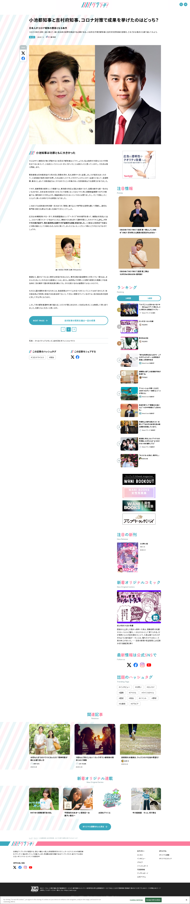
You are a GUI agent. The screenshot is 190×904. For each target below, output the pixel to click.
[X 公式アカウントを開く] (14, 867)
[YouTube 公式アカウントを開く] (30, 867)
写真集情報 (141, 869)
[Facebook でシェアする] (23, 58)
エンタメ (140, 855)
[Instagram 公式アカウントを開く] (25, 867)
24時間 (128, 298)
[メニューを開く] (185, 4)
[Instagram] (142, 665)
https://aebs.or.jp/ (71, 890)
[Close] (186, 899)
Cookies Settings (136, 900)
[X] (129, 665)
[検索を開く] (181, 4)
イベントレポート (142, 866)
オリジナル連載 (164, 855)
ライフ (32, 37)
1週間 (150, 298)
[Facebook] (135, 665)
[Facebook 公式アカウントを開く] (20, 867)
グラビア (140, 862)
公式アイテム (141, 877)
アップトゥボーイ (142, 873)
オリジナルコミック (165, 858)
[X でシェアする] (23, 53)
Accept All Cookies (153, 900)
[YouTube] (149, 665)
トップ (30, 838)
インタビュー (141, 858)
